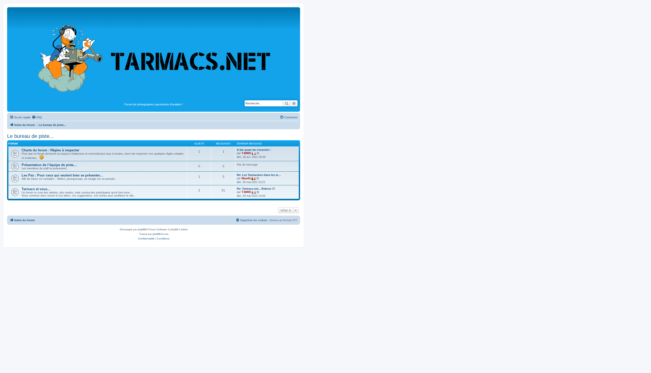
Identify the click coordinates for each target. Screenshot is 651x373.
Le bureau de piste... (30, 136)
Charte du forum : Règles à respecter (50, 150)
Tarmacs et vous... (36, 189)
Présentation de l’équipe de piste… (49, 165)
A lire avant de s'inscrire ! (254, 149)
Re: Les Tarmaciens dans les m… (259, 174)
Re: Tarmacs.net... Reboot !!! (256, 188)
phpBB (142, 229)
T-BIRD (246, 153)
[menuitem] (37, 117)
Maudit (246, 178)
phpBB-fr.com (160, 234)
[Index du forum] (153, 55)
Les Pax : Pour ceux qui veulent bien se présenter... (62, 175)
